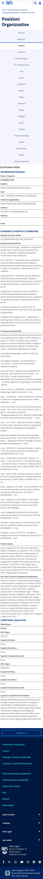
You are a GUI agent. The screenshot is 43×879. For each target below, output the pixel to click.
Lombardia (21, 84)
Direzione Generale (21, 161)
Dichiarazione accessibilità (15, 780)
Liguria (21, 77)
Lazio (21, 71)
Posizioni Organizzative (11, 12)
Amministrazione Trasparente (18, 9)
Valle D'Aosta (21, 148)
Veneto (21, 155)
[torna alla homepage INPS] (9, 2)
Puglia (21, 110)
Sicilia (21, 122)
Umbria (21, 142)
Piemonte (21, 103)
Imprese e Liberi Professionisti (17, 763)
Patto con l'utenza (11, 786)
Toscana (21, 129)
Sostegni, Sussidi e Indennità (17, 757)
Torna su (20, 733)
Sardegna (21, 116)
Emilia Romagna (21, 58)
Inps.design (8, 805)
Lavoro (6, 751)
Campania (21, 52)
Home (4, 9)
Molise (21, 97)
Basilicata (21, 39)
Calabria (23, 12)
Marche (21, 90)
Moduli (6, 799)
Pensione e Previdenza (14, 744)
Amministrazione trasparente (17, 773)
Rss (4, 792)
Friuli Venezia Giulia (21, 64)
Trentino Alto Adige (21, 135)
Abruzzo (21, 32)
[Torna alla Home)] (5, 850)
